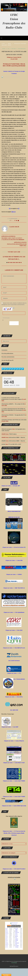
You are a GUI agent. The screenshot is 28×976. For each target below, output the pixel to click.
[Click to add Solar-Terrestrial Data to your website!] (14, 454)
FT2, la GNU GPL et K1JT (14, 444)
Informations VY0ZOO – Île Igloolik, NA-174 (13, 415)
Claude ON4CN (17, 57)
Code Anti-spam (6, 318)
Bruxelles (7, 379)
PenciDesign (14, 962)
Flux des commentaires (8, 357)
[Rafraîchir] (14, 308)
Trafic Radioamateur (22, 48)
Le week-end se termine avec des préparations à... (14, 257)
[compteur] (13, 368)
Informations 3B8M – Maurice (17, 437)
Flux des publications (7, 353)
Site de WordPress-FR (7, 360)
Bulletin (9, 43)
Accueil (3, 43)
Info (8, 48)
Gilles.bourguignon (7, 429)
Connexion (4, 350)
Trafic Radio (13, 48)
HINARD (4, 441)
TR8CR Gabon (13, 434)
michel (3, 444)
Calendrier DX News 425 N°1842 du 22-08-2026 (14, 419)
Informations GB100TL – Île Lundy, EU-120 (13, 404)
